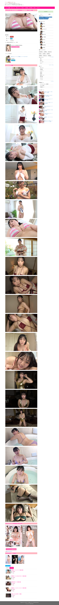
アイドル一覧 (51, 56)
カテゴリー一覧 (51, 64)
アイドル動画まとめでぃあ (10, 2)
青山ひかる (49, 51)
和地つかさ (45, 55)
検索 (49, 14)
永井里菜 (44, 53)
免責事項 (34, 7)
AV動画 (31, 7)
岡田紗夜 (12, 36)
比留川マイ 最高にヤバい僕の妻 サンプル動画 (48, 92)
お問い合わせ (38, 7)
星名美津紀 (40, 51)
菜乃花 (40, 53)
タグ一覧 (52, 81)
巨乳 (11, 38)
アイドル (13, 7)
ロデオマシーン (46, 18)
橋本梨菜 (49, 55)
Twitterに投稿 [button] (8, 565)
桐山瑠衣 (48, 53)
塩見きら (14, 595)
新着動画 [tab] (11, 567)
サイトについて (28, 603)
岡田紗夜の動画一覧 (9, 551)
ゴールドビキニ (41, 18)
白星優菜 (45, 51)
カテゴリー (18, 7)
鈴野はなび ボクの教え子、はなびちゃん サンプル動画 (48, 121)
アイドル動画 (8, 7)
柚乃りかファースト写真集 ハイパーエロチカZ (19, 56)
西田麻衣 (40, 55)
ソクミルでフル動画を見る (15, 46)
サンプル (12, 40)
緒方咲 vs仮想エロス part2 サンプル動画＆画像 (48, 96)
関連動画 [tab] (7, 567)
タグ (23, 7)
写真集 (27, 7)
